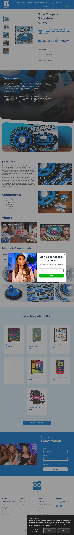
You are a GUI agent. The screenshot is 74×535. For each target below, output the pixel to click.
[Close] (64, 254)
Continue (51, 275)
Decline (64, 530)
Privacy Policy (46, 526)
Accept (50, 530)
